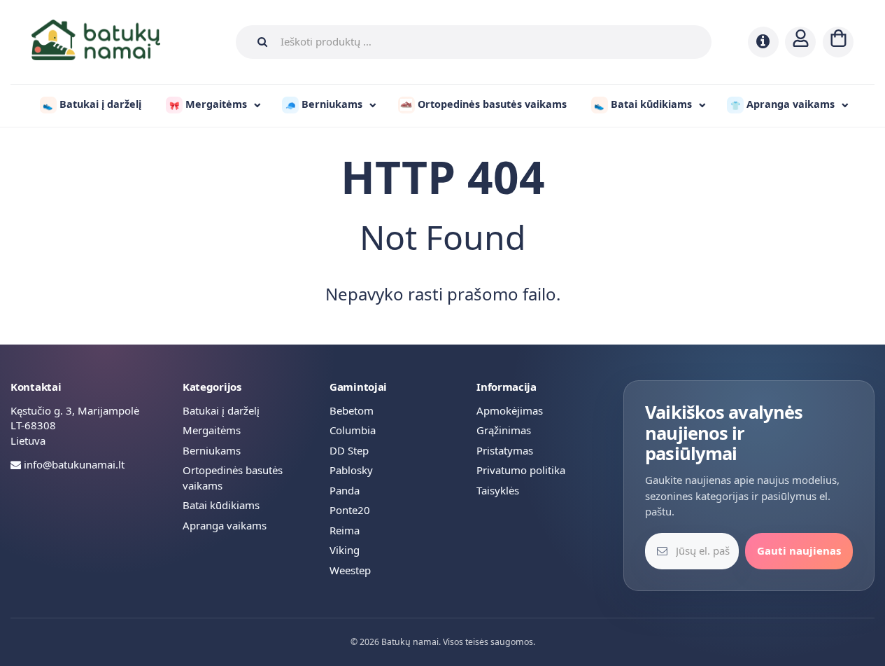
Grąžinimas (503, 430)
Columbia (353, 430)
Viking (345, 550)
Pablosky (351, 470)
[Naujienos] (763, 42)
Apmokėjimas (509, 410)
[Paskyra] (800, 42)
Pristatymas (504, 450)
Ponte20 (350, 510)
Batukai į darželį (221, 410)
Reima (345, 530)
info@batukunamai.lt (74, 464)
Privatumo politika (520, 470)
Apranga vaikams (225, 525)
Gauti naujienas (799, 550)
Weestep (350, 570)
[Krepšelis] (838, 42)
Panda (345, 490)
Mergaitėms (212, 430)
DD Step (349, 450)
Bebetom (352, 410)
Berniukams (212, 450)
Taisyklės (497, 490)
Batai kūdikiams (221, 505)
